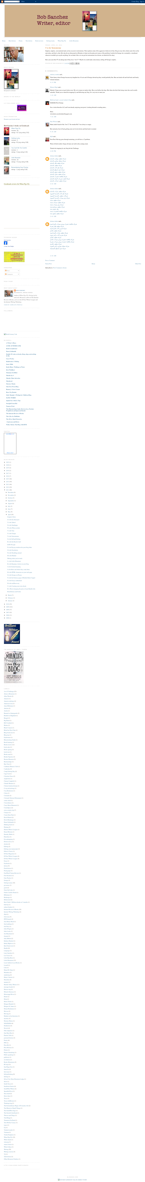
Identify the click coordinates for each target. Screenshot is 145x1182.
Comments (9, 274)
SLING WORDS (11, 398)
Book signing (8, 749)
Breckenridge (8, 762)
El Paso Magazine (9, 854)
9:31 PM (53, 82)
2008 (7, 610)
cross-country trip (9, 810)
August (10, 503)
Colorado (6, 795)
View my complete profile (13, 304)
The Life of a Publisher (13, 416)
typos (5, 1125)
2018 (7, 470)
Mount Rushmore (9, 1009)
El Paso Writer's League (10, 856)
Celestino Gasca (8, 776)
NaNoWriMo (7, 1023)
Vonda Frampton (8, 1135)
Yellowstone (7, 1157)
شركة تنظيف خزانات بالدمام (58, 181)
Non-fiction (29, 41)
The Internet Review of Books (15, 413)
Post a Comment (50, 260)
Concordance (8, 803)
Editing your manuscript (11, 849)
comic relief (7, 800)
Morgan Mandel (8, 1004)
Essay (5, 861)
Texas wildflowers (9, 1101)
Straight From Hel (11, 403)
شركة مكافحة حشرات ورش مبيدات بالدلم (62, 239)
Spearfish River (8, 1091)
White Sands (7, 1140)
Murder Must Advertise (13, 378)
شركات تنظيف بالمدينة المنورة (59, 196)
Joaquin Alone (11, 517)
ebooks (6, 844)
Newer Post (48, 264)
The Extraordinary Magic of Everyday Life (16, 1106)
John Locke (7, 931)
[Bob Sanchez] (5, 244)
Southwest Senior (9, 1086)
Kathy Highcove (8, 943)
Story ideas (7, 1096)
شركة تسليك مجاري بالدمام (58, 161)
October (10, 498)
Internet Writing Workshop (11, 912)
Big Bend (6, 720)
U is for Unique (11, 533)
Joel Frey (6, 926)
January (10, 601)
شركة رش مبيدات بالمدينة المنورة (60, 198)
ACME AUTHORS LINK (13, 346)
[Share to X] (74, 63)
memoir (6, 982)
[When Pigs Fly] (7, 131)
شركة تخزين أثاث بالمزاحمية (58, 228)
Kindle (6, 948)
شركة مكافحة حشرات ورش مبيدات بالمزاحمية (63, 224)
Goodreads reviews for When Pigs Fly (17, 184)
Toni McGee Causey (10, 1123)
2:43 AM (53, 216)
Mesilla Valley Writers (10, 985)
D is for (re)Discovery (13, 583)
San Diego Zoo (8, 1067)
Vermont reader (8, 1130)
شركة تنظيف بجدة (55, 200)
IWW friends (7, 919)
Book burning (8, 742)
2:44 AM (53, 256)
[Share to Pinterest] (78, 63)
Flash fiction (7, 868)
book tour (7, 752)
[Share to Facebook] (76, 63)
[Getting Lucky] (7, 141)
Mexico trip (7, 989)
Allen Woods (7, 696)
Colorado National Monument (12, 798)
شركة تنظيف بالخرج (56, 244)
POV (5, 1043)
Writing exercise (8, 1152)
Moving (6, 1014)
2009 (7, 607)
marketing (7, 975)
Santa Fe (6, 1069)
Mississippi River (9, 994)
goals (5, 888)
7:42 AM (53, 117)
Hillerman (7, 895)
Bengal (6, 718)
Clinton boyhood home (10, 786)
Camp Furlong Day (9, 771)
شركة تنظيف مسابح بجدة (57, 207)
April (9, 514)
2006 (7, 615)
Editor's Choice (8, 851)
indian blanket (8, 907)
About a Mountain (9, 694)
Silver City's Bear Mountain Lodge (14, 1079)
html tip (6, 905)
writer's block (8, 1144)
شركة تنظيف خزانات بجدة (57, 202)
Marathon (7, 972)
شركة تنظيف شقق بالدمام (57, 172)
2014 (7, 482)
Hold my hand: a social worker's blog (60, 100)
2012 (7, 487)
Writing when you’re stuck (14, 558)
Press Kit (6, 1045)
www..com (10, 434)
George (6, 880)
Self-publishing (8, 1074)
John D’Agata (8, 929)
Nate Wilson (53, 121)
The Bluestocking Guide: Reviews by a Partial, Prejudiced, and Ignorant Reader (20, 410)
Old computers (8, 1031)
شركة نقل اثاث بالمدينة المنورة (59, 194)
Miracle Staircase (9, 992)
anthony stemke (54, 74)
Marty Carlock (8, 977)
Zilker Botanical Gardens (11, 1159)
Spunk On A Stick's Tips (13, 400)
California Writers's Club (11, 766)
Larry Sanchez (8, 953)
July (9, 506)
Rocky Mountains (9, 1062)
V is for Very (10, 531)
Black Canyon (8, 728)
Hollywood (7, 900)
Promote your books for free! (12, 119)
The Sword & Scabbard (10, 1113)
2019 (7, 468)
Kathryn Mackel (8, 941)
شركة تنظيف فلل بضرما (57, 226)
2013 (7, 484)
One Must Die (8, 1033)
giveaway (6, 885)
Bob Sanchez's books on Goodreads (16, 125)
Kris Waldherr (10, 370)
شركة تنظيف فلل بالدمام (57, 163)
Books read (7, 754)
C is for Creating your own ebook (16, 586)
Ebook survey (8, 841)
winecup (6, 1142)
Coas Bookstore (8, 791)
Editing (6, 846)
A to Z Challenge (9, 691)
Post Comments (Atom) (59, 268)
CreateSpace (7, 808)
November (11, 495)
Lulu (5, 967)
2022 (7, 462)
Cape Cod (7, 774)
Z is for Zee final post (13, 520)
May (9, 512)
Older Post (138, 264)
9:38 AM (53, 132)
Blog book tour (8, 733)
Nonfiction (7, 1026)
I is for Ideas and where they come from (18, 569)
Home (4, 41)
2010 (7, 604)
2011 (7, 490)
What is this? (10, 452)
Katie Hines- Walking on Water (15, 367)
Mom (5, 999)
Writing (6, 1149)
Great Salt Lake (8, 890)
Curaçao (6, 812)
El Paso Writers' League (10, 859)
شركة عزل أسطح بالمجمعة (58, 248)
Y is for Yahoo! (11, 522)
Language (7, 951)
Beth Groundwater (11, 348)
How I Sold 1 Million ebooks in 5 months (16, 902)
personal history (8, 1038)
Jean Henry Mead (9, 921)
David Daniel (8, 817)
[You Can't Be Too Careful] (7, 151)
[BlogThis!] (72, 63)
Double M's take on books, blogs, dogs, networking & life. (21, 355)
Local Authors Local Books (12, 963)
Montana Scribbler (12, 373)
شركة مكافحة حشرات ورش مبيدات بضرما (62, 242)
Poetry (21, 41)
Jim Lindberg (8, 924)
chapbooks (7, 779)
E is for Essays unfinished (14, 580)
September (11, 501)
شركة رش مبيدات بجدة (56, 205)
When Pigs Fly (62, 41)
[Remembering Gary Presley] (7, 170)
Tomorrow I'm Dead (9, 1120)
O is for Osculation (12, 550)
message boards (8, 987)
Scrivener (6, 1072)
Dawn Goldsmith (11, 351)
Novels (6, 1028)
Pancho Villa (7, 1035)
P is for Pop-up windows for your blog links (19, 547)
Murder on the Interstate (11, 1016)
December (11, 492)
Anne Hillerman (8, 706)
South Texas (7, 1084)
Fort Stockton (8, 875)
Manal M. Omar (8, 970)
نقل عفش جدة (54, 209)
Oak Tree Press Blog (12, 387)
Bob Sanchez (7, 240)
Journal (6, 936)
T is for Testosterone (53, 48)
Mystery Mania (10, 384)
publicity (6, 1057)
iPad (5, 914)
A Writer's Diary (11, 343)
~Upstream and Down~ (13, 422)
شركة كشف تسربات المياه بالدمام (60, 179)
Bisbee (6, 725)
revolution (7, 1060)
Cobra (5, 793)
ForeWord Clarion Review (11, 873)
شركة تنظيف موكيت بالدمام (58, 159)
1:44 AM (53, 95)
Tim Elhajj (7, 1118)
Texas (5, 1098)
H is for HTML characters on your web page (19, 572)
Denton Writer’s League (10, 829)
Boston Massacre (9, 759)
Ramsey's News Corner (13, 389)
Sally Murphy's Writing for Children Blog (18, 395)
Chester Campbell (9, 781)
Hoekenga (7, 897)
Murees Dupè (54, 87)
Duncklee (6, 837)
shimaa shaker (54, 156)
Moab (5, 997)
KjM (51, 136)
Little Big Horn (8, 958)
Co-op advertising (9, 788)
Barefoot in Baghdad (10, 716)
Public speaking (8, 1055)
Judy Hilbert (7, 938)
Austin (6, 711)
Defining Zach (8, 825)
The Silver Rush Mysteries (14, 419)
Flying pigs (7, 871)
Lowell (6, 965)
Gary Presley (10, 359)
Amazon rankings (9, 701)
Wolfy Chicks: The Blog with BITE (16, 425)
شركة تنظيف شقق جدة (57, 213)
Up (5, 1127)
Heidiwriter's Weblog (12, 361)
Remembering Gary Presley (19, 167)
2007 (7, 612)
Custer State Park (9, 815)
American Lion (8, 703)
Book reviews (39, 41)
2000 (7, 618)
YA (5, 1154)
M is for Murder (11, 556)
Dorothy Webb (8, 834)
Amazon (6, 699)
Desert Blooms (8, 832)
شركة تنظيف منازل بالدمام (57, 174)
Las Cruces (7, 955)
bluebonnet (7, 737)
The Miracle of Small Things (12, 1108)
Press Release (8, 1047)
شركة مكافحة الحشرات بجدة (58, 211)
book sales (7, 747)
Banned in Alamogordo (10, 713)
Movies (6, 1011)
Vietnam (6, 1132)
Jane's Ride (9, 364)
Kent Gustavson (8, 946)
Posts (8, 271)
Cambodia (7, 769)
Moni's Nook (7, 1001)
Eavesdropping (8, 839)
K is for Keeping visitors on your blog (18, 564)
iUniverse (6, 917)
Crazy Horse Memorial (10, 805)
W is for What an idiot (13, 528)
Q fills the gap (11, 544)
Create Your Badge (9, 246)
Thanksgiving (8, 1103)
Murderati (9, 381)
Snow (5, 1081)
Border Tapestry (8, 757)
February (10, 598)
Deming (6, 827)
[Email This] (70, 63)
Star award (7, 1093)
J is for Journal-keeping (14, 567)
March (10, 595)
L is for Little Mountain (14, 561)
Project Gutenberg (9, 1052)
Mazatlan (6, 980)
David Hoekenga (9, 820)
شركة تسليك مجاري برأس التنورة (59, 246)
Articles (6, 708)
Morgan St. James (9, 1006)
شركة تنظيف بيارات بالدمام (58, 191)
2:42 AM (53, 184)
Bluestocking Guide (9, 740)
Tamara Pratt (10, 406)
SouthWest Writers (9, 1089)
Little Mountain (74, 41)
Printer (6, 1050)
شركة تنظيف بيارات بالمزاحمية (59, 233)
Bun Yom (6, 764)
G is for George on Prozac (14, 575)
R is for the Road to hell (14, 542)
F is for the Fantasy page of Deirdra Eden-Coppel (21, 578)
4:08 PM (53, 151)
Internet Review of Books (11, 909)
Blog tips (6, 735)
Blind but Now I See (9, 730)
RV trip (6, 1064)
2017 (7, 473)
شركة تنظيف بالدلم (55, 231)
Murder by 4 (10, 375)
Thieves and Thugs (9, 1115)
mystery (6, 1018)
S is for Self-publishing (13, 539)
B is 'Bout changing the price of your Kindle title (21, 589)
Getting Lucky (50, 41)
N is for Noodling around (14, 553)
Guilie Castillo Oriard (10, 892)
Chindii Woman (8, 783)
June (9, 509)
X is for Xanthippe (12, 525)
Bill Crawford (8, 723)
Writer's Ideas (7, 1147)
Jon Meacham (8, 934)
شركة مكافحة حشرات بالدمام (58, 176)
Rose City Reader (11, 392)
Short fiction (12, 41)
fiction (6, 866)
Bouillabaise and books (14, 592)
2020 (7, 465)
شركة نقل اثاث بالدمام (56, 168)
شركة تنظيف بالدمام (56, 165)
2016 (7, 476)
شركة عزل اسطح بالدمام (57, 170)
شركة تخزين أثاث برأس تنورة (58, 235)
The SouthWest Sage (10, 1110)
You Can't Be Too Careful (19, 148)
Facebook (7, 863)
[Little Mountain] (7, 161)
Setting (6, 1077)
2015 (7, 479)
